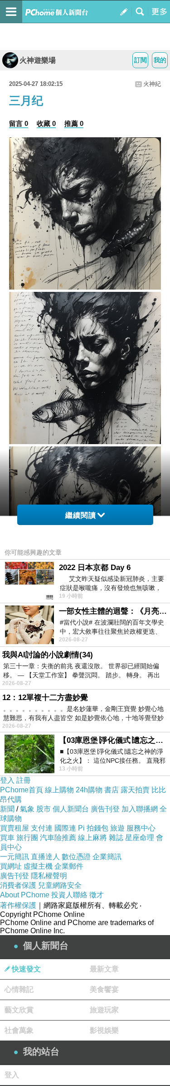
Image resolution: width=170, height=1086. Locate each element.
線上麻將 (92, 837)
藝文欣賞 (19, 1010)
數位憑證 (76, 857)
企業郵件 (68, 866)
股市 (43, 809)
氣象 (27, 809)
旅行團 (27, 837)
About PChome (24, 895)
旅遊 (117, 828)
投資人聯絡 (69, 895)
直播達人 (45, 857)
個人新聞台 (71, 809)
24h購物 (89, 790)
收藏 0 (46, 123)
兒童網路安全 (60, 885)
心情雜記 (19, 989)
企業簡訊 (106, 857)
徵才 (96, 895)
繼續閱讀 (80, 515)
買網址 (11, 866)
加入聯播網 (139, 809)
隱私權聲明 (49, 876)
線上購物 (59, 790)
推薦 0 (73, 123)
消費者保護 (18, 885)
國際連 (65, 828)
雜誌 (116, 837)
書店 (111, 790)
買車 (7, 837)
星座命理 (139, 837)
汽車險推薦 (58, 837)
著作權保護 (18, 905)
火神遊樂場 (37, 60)
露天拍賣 (135, 790)
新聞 (7, 809)
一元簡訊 (14, 857)
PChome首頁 (21, 790)
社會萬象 (19, 1030)
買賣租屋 (14, 828)
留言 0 (18, 123)
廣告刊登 (105, 809)
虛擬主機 (38, 866)
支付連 (42, 828)
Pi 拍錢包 (93, 828)
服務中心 (140, 828)
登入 (7, 780)
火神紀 (152, 83)
